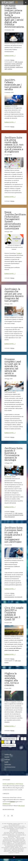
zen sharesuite (18, 597)
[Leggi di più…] (10, 55)
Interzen (11, 2)
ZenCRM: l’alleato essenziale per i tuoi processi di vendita (13, 84)
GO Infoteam (8, 476)
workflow (9, 69)
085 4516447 (21, 805)
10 (8, 742)
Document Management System (15, 515)
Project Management (10, 517)
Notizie (12, 60)
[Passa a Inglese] (14, 857)
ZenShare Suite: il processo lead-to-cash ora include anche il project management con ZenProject (14, 534)
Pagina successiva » (8, 745)
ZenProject (7, 759)
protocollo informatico (10, 67)
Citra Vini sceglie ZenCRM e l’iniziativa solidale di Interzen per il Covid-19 (14, 613)
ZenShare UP (8, 754)
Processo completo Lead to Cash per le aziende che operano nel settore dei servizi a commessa (13, 367)
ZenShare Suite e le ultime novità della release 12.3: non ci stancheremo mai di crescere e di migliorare (14, 144)
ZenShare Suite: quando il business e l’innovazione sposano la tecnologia (14, 454)
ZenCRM (7, 757)
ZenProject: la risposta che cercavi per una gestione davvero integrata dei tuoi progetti (14, 295)
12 (13, 742)
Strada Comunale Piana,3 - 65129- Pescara (13, 783)
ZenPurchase (8, 764)
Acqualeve (7, 106)
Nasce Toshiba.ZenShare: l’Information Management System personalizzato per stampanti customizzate (15, 220)
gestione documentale (10, 65)
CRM (16, 513)
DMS (16, 62)
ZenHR (6, 762)
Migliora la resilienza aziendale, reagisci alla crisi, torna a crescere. (12, 679)
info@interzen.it (6, 803)
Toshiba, (18, 253)
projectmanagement (9, 597)
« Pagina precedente (8, 738)
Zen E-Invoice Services (10, 767)
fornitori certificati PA (17, 63)
